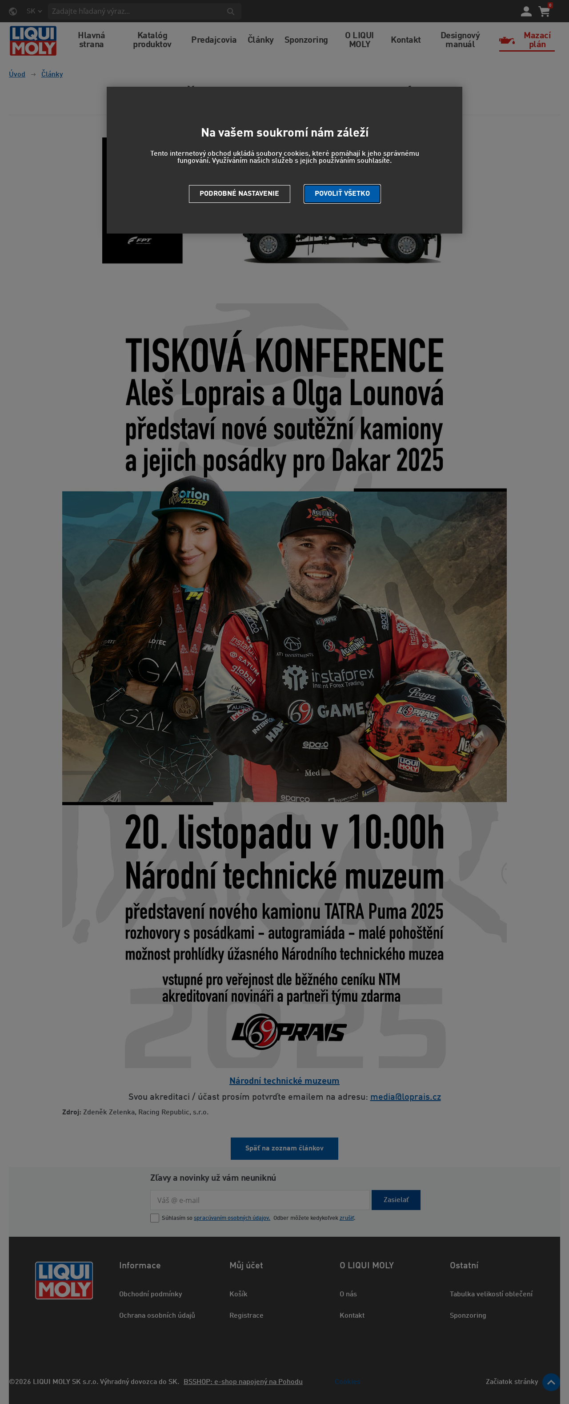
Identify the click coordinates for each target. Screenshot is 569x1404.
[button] (342, 194)
